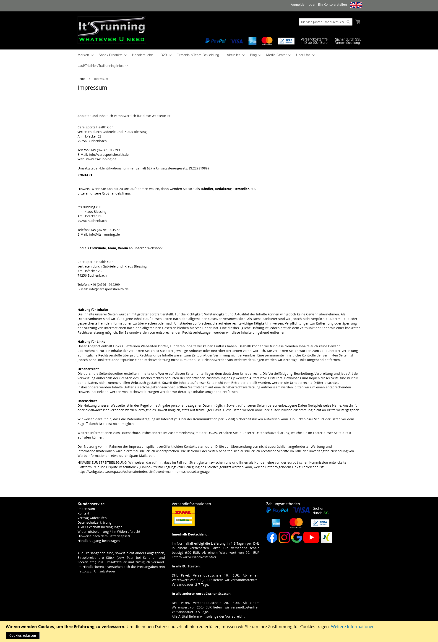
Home (82, 79)
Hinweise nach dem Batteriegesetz (104, 536)
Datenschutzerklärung (95, 522)
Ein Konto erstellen (332, 4)
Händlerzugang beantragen (99, 540)
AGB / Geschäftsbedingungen (100, 527)
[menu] (219, 60)
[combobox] (325, 22)
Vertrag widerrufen (92, 518)
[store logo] (112, 30)
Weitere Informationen (353, 626)
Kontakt (83, 513)
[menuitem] (84, 54)
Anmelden (299, 4)
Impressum (86, 509)
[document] (219, 631)
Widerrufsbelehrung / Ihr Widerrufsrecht (109, 531)
